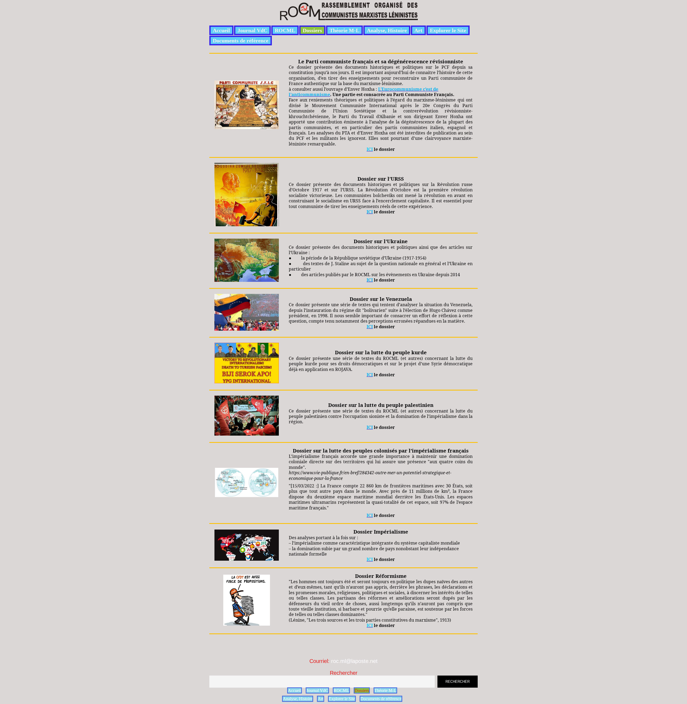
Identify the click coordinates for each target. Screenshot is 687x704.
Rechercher (343, 673)
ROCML (285, 30)
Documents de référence (240, 40)
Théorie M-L (344, 30)
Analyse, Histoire (387, 30)
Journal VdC (252, 30)
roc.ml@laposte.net (354, 661)
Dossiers (312, 30)
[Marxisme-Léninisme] (348, 17)
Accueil (221, 30)
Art (418, 30)
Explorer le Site (448, 30)
